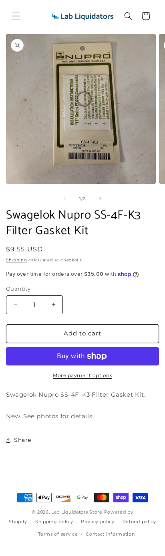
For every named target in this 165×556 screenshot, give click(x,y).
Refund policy (139, 521)
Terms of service (58, 534)
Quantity (18, 288)
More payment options (82, 375)
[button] (16, 16)
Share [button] (22, 440)
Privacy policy (98, 521)
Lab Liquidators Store (77, 512)
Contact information (110, 534)
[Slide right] (100, 198)
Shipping (16, 260)
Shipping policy (54, 521)
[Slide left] (65, 198)
